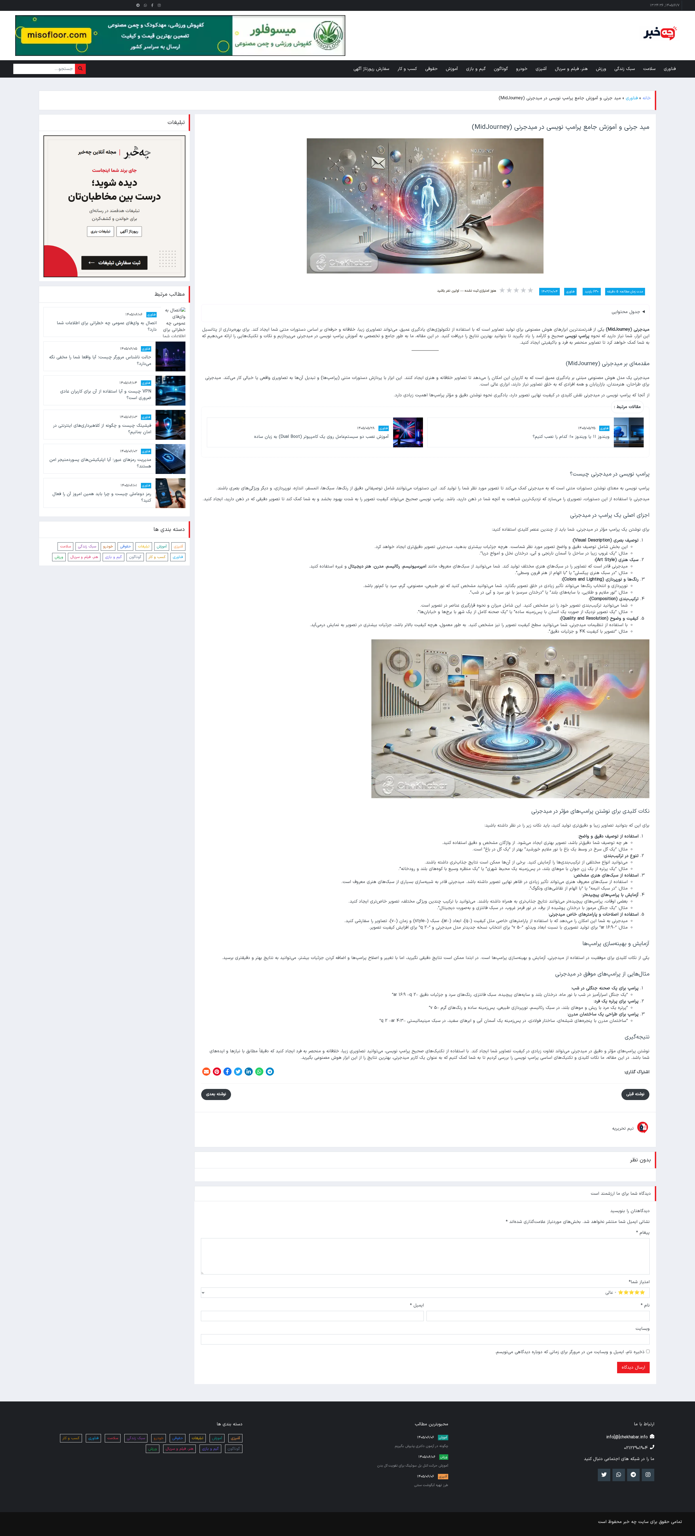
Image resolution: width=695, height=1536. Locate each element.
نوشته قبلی (635, 1094)
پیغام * (643, 1232)
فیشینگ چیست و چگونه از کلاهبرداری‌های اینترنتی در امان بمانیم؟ (102, 429)
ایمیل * (417, 1305)
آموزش (162, 547)
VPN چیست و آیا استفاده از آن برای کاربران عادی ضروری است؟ (105, 394)
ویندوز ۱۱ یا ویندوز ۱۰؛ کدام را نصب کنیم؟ (571, 437)
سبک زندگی (87, 547)
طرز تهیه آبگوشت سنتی (431, 1485)
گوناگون (135, 557)
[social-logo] (159, 5)
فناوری (632, 98)
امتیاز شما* (639, 1282)
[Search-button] (80, 69)
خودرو (108, 547)
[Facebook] (227, 1071)
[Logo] (659, 33)
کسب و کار (157, 557)
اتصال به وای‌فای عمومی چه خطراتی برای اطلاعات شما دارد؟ (107, 326)
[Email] (206, 1071)
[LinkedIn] (249, 1071)
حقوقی (125, 547)
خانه (647, 98)
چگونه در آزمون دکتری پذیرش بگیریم (421, 1446)
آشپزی (178, 547)
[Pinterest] (217, 1071)
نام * (645, 1305)
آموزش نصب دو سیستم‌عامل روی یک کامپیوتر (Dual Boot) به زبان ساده (321, 437)
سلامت (65, 547)
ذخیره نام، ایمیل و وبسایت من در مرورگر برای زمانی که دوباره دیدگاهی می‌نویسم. (570, 1352)
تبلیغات (144, 547)
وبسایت (643, 1328)
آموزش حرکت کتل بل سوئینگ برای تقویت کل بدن (412, 1465)
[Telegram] (270, 1071)
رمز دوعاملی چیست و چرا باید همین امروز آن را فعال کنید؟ (101, 497)
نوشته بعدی (216, 1094)
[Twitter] (238, 1071)
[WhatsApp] (259, 1071)
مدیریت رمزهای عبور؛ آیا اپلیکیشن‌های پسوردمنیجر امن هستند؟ (100, 463)
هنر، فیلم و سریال (84, 557)
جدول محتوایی (626, 312)
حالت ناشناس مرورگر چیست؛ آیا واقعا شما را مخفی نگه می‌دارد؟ (100, 360)
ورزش (59, 557)
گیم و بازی (113, 557)
